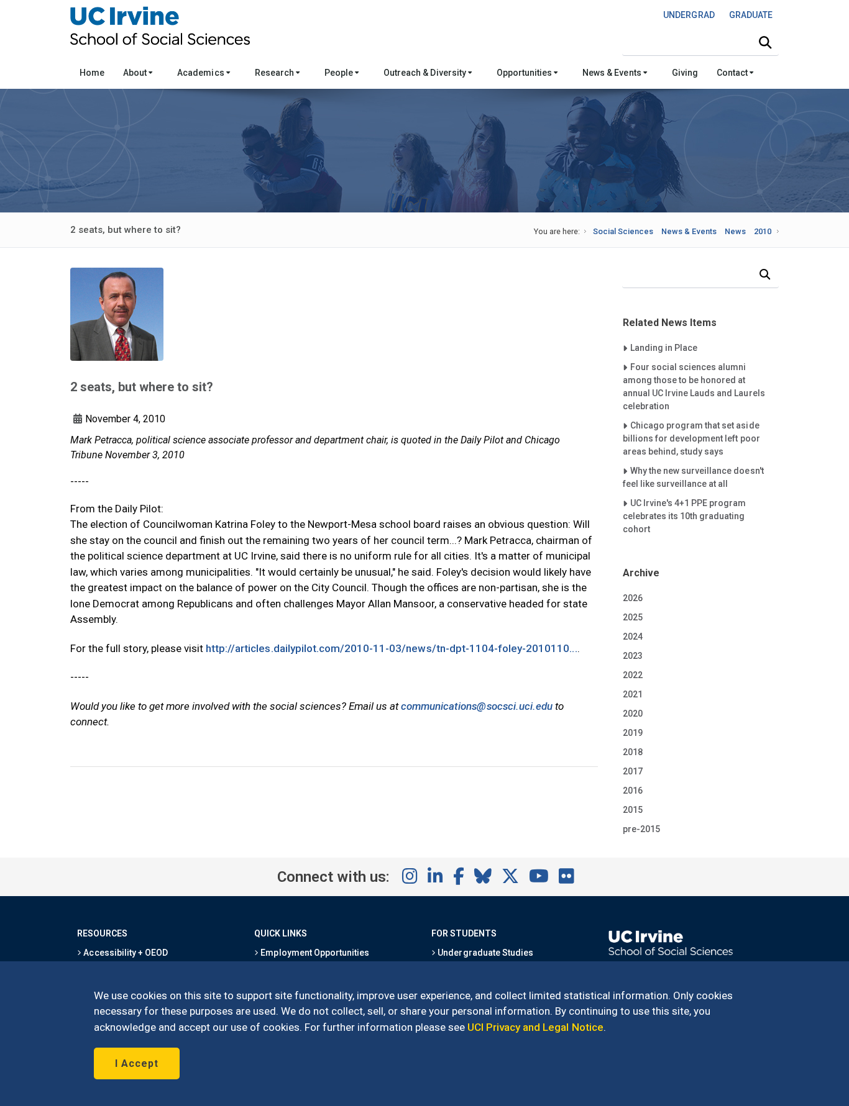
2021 (633, 694)
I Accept (136, 1063)
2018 (633, 752)
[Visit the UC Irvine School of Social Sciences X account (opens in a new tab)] (510, 877)
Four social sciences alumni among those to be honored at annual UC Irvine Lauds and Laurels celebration (694, 386)
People (339, 73)
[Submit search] (765, 43)
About (136, 73)
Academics (201, 73)
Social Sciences (623, 231)
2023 (633, 656)
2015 (633, 810)
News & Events (612, 73)
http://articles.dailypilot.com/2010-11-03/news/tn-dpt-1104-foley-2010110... (391, 648)
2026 (633, 598)
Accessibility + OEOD (124, 953)
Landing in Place (663, 347)
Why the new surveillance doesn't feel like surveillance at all (693, 477)
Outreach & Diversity (425, 73)
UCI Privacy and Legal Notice (535, 1027)
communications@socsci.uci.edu (477, 706)
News (735, 231)
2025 (633, 617)
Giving (685, 73)
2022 (633, 675)
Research (275, 73)
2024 (633, 636)
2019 (633, 733)
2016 (633, 791)
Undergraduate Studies (484, 953)
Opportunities (525, 73)
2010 (762, 231)
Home (92, 73)
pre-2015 (641, 829)
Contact (733, 73)
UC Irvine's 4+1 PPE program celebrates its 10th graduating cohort (684, 515)
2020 (633, 713)
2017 (633, 771)
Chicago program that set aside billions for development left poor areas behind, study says (691, 438)
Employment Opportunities (314, 953)
